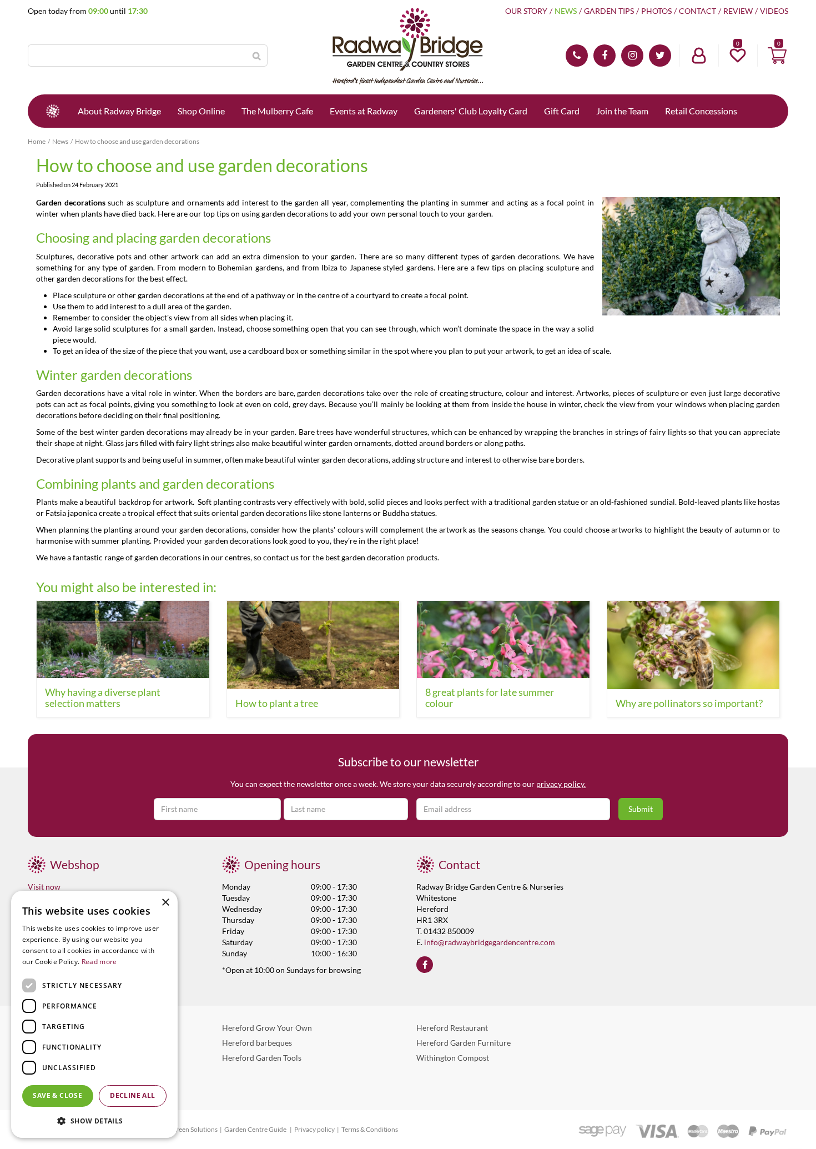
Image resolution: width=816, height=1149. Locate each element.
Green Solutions (194, 1129)
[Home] (52, 111)
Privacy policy (314, 1129)
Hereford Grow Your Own (267, 1027)
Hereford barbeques (257, 1042)
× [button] (165, 903)
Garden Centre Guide (256, 1129)
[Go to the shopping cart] (777, 55)
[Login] (699, 55)
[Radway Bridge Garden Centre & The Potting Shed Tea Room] (408, 47)
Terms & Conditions (369, 1129)
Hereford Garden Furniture (463, 1042)
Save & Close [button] (57, 1095)
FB (604, 55)
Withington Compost (452, 1057)
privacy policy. (561, 784)
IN (632, 55)
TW (660, 55)
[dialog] (94, 1014)
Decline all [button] (132, 1095)
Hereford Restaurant (452, 1027)
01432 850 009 (577, 55)
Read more (99, 961)
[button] (94, 1120)
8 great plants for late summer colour (489, 697)
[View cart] (777, 55)
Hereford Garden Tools (261, 1057)
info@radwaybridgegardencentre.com (489, 942)
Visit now (44, 886)
